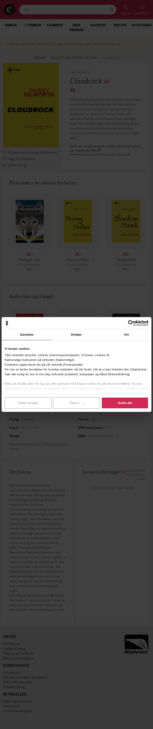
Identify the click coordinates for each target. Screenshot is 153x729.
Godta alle (125, 403)
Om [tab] (126, 334)
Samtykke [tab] (26, 334)
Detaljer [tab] (76, 334)
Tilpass (74, 403)
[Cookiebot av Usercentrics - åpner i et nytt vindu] (131, 323)
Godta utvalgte (28, 403)
